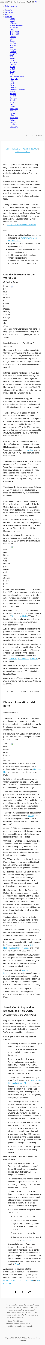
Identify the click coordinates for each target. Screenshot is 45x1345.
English (12, 19)
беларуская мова (16, 25)
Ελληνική (13, 54)
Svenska (13, 100)
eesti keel (13, 43)
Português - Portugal (17, 89)
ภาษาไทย (14, 118)
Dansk (12, 41)
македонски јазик (17, 76)
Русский (13, 94)
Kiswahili (13, 98)
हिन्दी (11, 56)
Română (13, 92)
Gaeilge (12, 60)
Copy (37, 2)
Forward (35, 692)
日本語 (12, 69)
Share (12, 692)
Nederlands (14, 45)
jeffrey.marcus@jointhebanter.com (21, 225)
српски (12, 113)
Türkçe (12, 120)
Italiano (12, 67)
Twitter (11, 6)
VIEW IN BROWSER (30, 149)
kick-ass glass (29, 1240)
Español (13, 96)
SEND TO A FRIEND (22, 152)
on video (29, 450)
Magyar (12, 58)
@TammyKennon (10, 1280)
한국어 (12, 74)
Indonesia (13, 62)
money (30, 816)
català (12, 30)
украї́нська (14, 124)
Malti (12, 81)
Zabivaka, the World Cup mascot (23, 659)
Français (13, 50)
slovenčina (14, 109)
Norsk (12, 83)
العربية (12, 21)
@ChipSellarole (26, 1280)
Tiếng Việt (14, 127)
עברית (12, 102)
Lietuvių (13, 104)
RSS (6, 14)
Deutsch (13, 52)
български (14, 27)
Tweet (23, 692)
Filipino (12, 122)
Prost (17, 1264)
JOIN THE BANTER (13, 149)
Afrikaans (13, 23)
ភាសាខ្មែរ (13, 72)
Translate (8, 17)
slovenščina (14, 111)
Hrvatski (13, 37)
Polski (12, 85)
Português (13, 87)
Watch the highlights (19, 616)
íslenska (13, 65)
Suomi (12, 47)
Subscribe (8, 10)
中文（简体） (15, 32)
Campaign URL (6, 2)
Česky (12, 39)
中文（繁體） (15, 34)
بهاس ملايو (14, 79)
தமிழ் (12, 115)
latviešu (12, 106)
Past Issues (9, 12)
